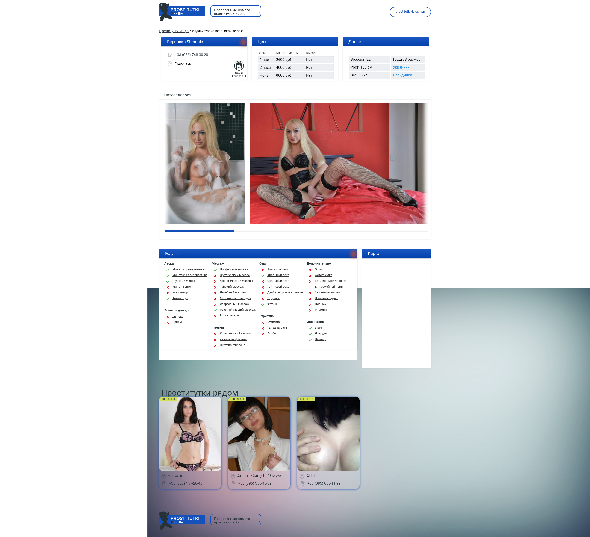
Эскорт (319, 269)
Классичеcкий (277, 269)
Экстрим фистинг (232, 345)
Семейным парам (327, 292)
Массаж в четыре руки (235, 298)
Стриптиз (274, 322)
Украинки (401, 67)
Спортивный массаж (234, 304)
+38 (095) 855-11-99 (324, 483)
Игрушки (273, 298)
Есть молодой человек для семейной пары (331, 283)
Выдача (177, 316)
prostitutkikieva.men (410, 11)
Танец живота (277, 327)
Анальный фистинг (233, 339)
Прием (177, 322)
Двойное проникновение (285, 292)
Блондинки (402, 75)
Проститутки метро (174, 31)
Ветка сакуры (229, 315)
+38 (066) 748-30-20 (191, 55)
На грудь (321, 333)
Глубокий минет (183, 281)
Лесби (271, 333)
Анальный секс (278, 275)
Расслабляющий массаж (238, 309)
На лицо (320, 339)
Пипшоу (320, 304)
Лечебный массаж (233, 292)
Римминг (321, 309)
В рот (318, 327)
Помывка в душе (326, 298)
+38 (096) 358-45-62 (254, 483)
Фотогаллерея (178, 94)
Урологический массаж (236, 281)
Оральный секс (278, 281)
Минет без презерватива (189, 275)
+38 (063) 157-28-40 (185, 483)
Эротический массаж (235, 275)
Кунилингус (180, 292)
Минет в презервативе (188, 269)
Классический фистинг (236, 333)
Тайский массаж (232, 286)
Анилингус (180, 298)
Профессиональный (234, 269)
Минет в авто (181, 286)
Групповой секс (278, 286)
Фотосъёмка (323, 275)
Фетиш (272, 304)
